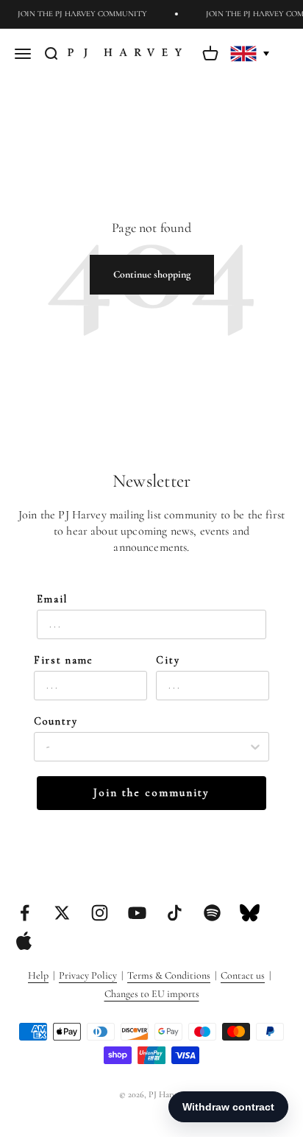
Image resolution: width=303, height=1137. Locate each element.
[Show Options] (255, 747)
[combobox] (147, 747)
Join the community (151, 792)
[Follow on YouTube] (137, 913)
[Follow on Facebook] (25, 913)
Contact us (243, 975)
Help (38, 975)
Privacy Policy (88, 975)
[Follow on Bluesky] (250, 913)
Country (56, 721)
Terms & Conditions (168, 975)
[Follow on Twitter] (62, 913)
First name (63, 660)
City (168, 660)
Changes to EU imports (151, 994)
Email (52, 599)
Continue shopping (151, 274)
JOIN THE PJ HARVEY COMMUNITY (81, 13)
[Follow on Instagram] (100, 913)
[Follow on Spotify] (212, 913)
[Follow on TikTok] (175, 913)
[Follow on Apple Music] (24, 941)
